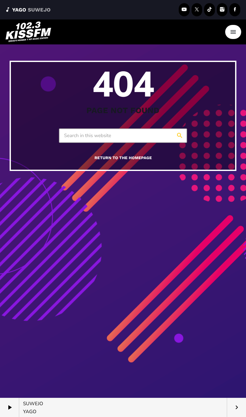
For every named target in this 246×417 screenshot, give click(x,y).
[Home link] (28, 32)
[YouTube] (184, 9)
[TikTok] (209, 9)
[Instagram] (222, 9)
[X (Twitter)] (197, 9)
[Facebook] (234, 9)
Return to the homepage (123, 158)
